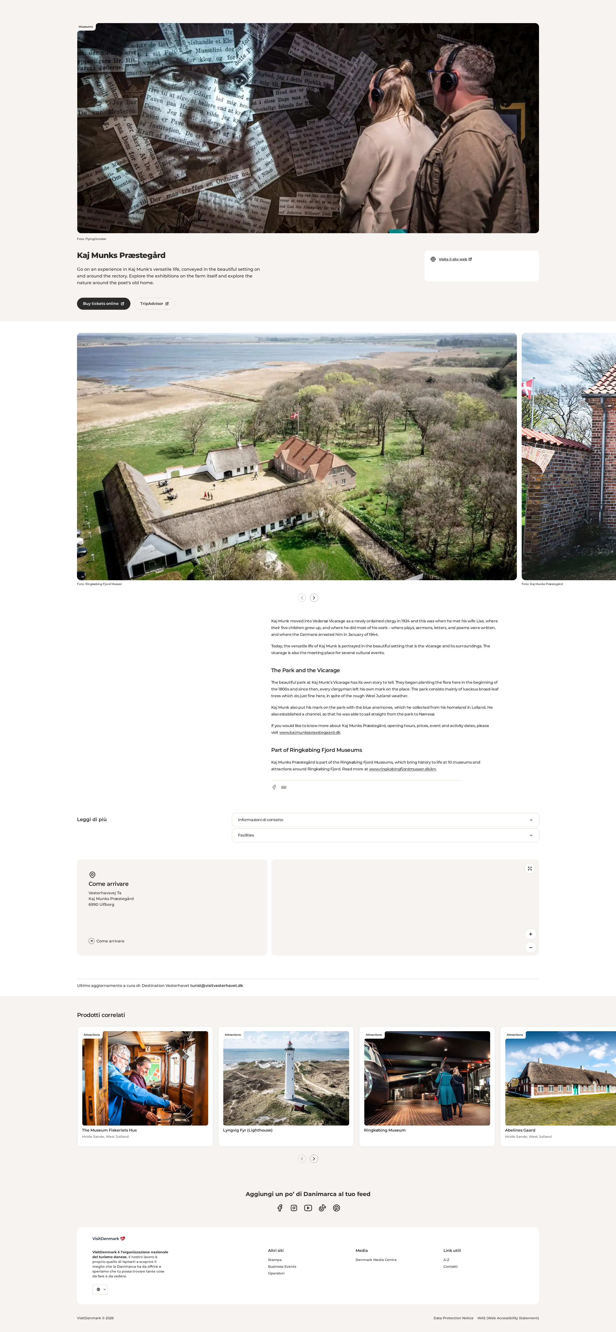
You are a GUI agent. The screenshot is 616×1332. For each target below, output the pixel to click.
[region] (405, 907)
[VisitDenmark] (108, 1238)
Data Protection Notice (454, 1318)
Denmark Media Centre (376, 1260)
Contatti (450, 1266)
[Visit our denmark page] (280, 1208)
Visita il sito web (453, 259)
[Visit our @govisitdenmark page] (322, 1208)
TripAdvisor (151, 303)
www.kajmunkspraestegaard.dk (309, 732)
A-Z (446, 1260)
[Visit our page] (294, 1208)
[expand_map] (530, 868)
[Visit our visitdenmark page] (308, 1208)
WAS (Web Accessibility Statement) (508, 1318)
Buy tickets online (101, 303)
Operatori (276, 1273)
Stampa (275, 1260)
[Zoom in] (531, 934)
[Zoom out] (531, 947)
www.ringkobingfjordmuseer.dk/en (402, 769)
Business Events (282, 1266)
